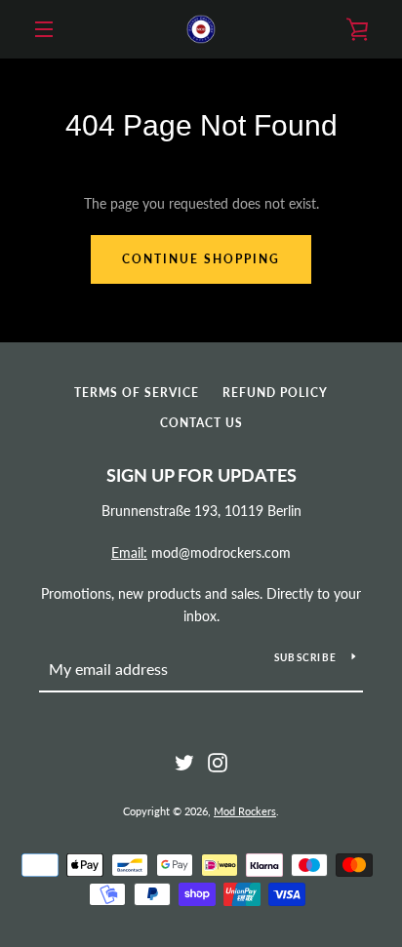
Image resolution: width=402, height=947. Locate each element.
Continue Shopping (201, 259)
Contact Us (201, 422)
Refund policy (275, 392)
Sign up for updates (201, 475)
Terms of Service (136, 392)
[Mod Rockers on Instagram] (217, 761)
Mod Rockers (245, 811)
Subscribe (305, 657)
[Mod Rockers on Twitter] (184, 761)
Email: (129, 552)
